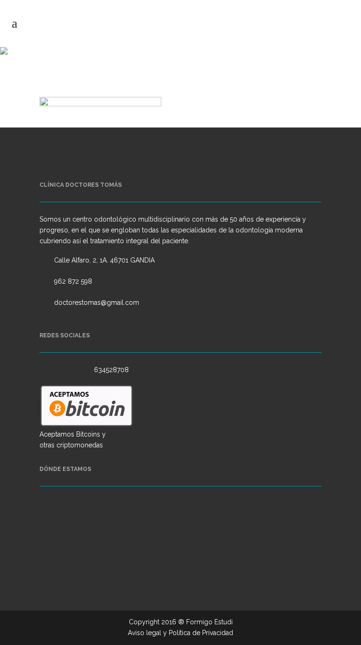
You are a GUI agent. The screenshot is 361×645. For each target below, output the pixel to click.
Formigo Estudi (209, 622)
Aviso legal (144, 633)
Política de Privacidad (201, 633)
